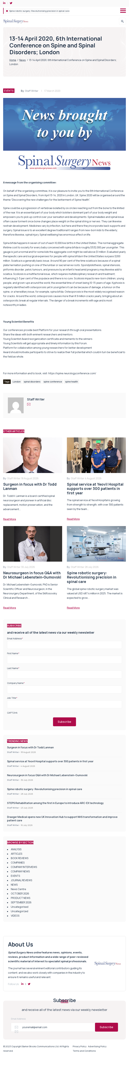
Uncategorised (19, 907)
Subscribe (64, 722)
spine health (71, 381)
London (17, 381)
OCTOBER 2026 (20, 893)
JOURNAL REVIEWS (21, 880)
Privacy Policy (79, 1046)
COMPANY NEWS (20, 871)
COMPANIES (18, 862)
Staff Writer (31, 91)
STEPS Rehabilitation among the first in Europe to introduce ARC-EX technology (48, 10)
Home (12, 60)
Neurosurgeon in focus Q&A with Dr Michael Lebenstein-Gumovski (47, 775)
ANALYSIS (16, 849)
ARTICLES (16, 853)
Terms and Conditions (84, 1050)
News (22, 60)
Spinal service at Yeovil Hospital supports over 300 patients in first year (50, 761)
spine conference (53, 381)
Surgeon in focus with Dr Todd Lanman (30, 747)
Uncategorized (19, 911)
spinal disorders (32, 381)
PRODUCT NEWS (20, 898)
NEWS (14, 884)
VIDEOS (15, 915)
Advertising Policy (97, 1046)
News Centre (18, 889)
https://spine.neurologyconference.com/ (72, 373)
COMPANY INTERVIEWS (24, 867)
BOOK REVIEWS (19, 858)
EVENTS (9, 90)
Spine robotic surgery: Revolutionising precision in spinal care (44, 789)
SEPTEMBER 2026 (21, 902)
